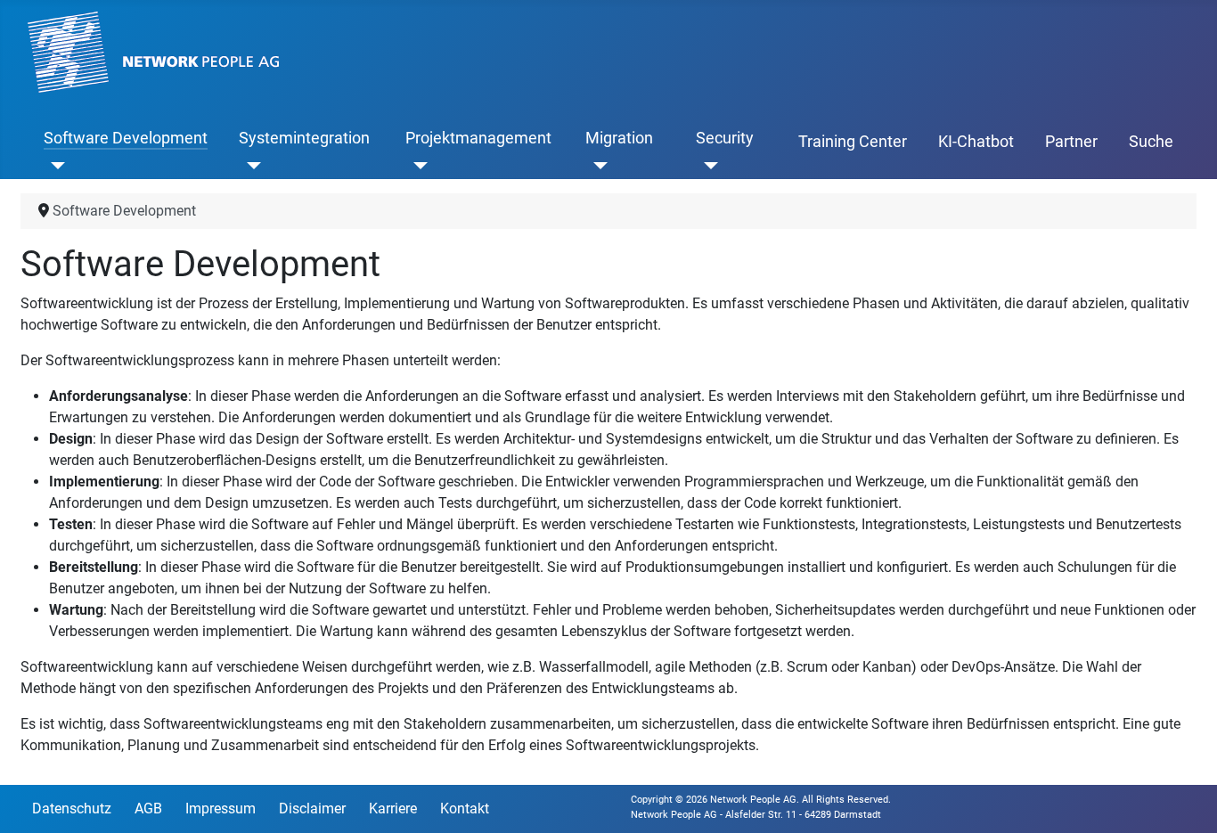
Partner (1071, 142)
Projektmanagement (478, 138)
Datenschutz (71, 808)
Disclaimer (312, 808)
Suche (1151, 142)
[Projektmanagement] (416, 165)
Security (725, 138)
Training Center (852, 142)
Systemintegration (304, 138)
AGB (148, 808)
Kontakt (464, 808)
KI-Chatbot (976, 142)
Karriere (393, 808)
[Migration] (596, 165)
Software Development (126, 138)
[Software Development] (55, 165)
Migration (619, 138)
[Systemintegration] (250, 165)
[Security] (707, 165)
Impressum (220, 808)
